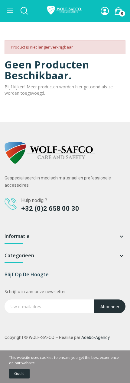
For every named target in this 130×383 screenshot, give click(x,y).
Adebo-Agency (95, 337)
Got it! (19, 373)
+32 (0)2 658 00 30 (50, 208)
